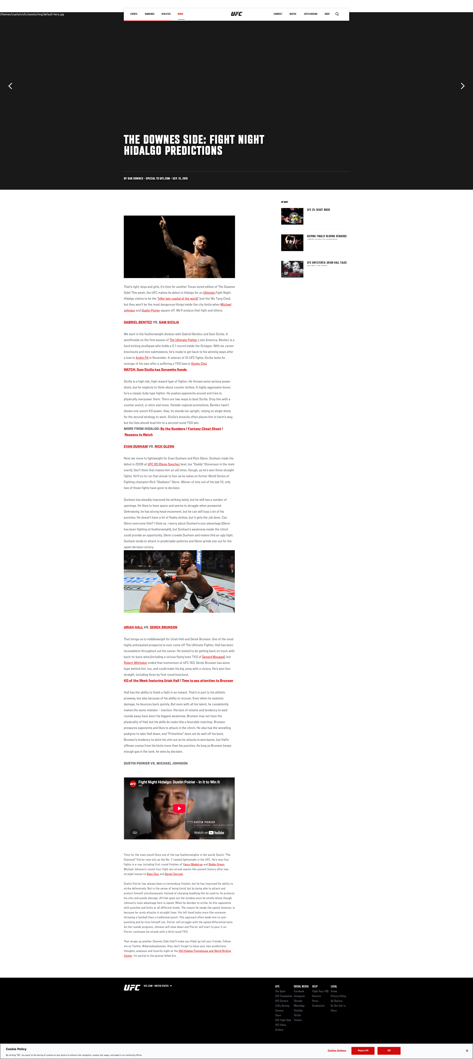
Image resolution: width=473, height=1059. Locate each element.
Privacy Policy (338, 996)
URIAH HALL (133, 627)
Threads (298, 1001)
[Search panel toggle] (337, 14)
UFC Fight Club (283, 1020)
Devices (316, 996)
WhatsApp (299, 1006)
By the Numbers (172, 429)
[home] (236, 14)
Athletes (166, 14)
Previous (11, 86)
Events (133, 14)
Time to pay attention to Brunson (207, 681)
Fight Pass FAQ (320, 991)
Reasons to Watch (139, 435)
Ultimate (209, 293)
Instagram (299, 996)
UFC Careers (281, 1001)
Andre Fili (142, 358)
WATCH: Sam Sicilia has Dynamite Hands (155, 370)
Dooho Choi (199, 364)
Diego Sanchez (169, 464)
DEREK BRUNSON (163, 627)
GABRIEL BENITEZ (138, 322)
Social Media (301, 986)
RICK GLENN (164, 447)
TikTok (297, 1015)
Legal (334, 986)
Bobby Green (216, 864)
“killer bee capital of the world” (178, 299)
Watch (293, 14)
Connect (278, 14)
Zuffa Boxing (310, 14)
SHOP (327, 14)
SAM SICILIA (169, 322)
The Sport (280, 991)
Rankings (149, 14)
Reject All (363, 1050)
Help (314, 986)
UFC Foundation (283, 996)
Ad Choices (337, 1001)
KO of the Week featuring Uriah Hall (151, 681)
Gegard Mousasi (213, 657)
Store (278, 1015)
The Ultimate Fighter (184, 340)
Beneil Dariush (174, 874)
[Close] (467, 1051)
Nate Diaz (153, 874)
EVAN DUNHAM (136, 447)
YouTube (298, 1010)
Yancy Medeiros (193, 864)
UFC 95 (153, 464)
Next (461, 86)
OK (389, 1050)
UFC (277, 986)
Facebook (299, 991)
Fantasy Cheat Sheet (204, 429)
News (180, 14)
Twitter (298, 1020)
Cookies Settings (337, 1050)
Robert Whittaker (135, 663)
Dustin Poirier (151, 310)
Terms (334, 991)
